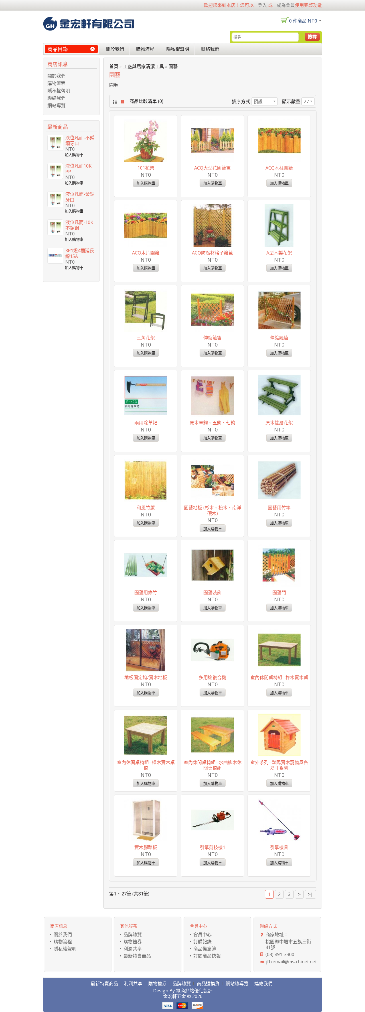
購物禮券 (132, 941)
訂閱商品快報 (207, 956)
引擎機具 (279, 847)
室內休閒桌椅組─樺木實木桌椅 (146, 765)
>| (310, 894)
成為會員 (286, 5)
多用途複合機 (212, 677)
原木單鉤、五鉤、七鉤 (212, 422)
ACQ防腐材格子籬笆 (212, 253)
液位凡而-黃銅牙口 (79, 197)
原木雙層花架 (279, 422)
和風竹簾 (146, 507)
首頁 (113, 66)
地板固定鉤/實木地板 (145, 677)
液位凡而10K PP (78, 168)
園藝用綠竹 (145, 592)
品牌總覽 (132, 934)
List (114, 102)
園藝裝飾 (212, 592)
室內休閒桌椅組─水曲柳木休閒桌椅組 (213, 765)
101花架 (145, 168)
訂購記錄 (202, 941)
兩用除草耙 (145, 422)
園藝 (173, 66)
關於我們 (115, 49)
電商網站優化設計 (194, 990)
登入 (262, 5)
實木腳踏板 (145, 847)
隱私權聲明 (177, 49)
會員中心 (202, 934)
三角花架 (146, 338)
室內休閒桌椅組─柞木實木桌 (279, 677)
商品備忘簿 (204, 949)
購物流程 (145, 49)
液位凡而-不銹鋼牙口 (79, 140)
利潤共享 (132, 949)
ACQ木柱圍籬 (279, 168)
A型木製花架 (279, 253)
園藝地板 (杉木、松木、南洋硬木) (212, 510)
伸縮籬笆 (212, 338)
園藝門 (279, 592)
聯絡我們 (210, 49)
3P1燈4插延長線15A (79, 253)
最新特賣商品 (137, 956)
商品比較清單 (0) (146, 101)
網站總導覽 (237, 983)
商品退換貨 (208, 983)
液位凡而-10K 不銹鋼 (79, 225)
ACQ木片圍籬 (145, 253)
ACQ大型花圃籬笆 (212, 168)
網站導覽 (56, 105)
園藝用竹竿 (279, 507)
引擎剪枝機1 (212, 847)
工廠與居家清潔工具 (143, 66)
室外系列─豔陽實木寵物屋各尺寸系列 (279, 765)
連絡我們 (263, 983)
